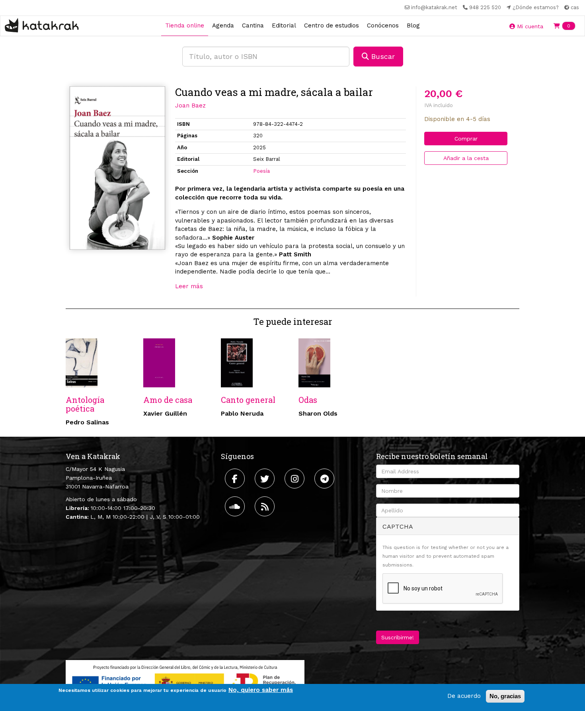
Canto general (248, 400)
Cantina (253, 25)
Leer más (189, 286)
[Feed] (266, 506)
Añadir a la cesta (466, 158)
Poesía (261, 171)
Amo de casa (167, 400)
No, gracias (505, 696)
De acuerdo (464, 695)
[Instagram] (295, 478)
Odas (307, 400)
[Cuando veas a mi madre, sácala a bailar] (117, 168)
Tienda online (184, 25)
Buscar (382, 56)
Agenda (223, 25)
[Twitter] (266, 478)
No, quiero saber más (260, 689)
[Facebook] (236, 478)
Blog (413, 25)
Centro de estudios (331, 25)
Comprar (466, 138)
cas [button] (574, 7)
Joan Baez (190, 105)
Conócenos (383, 25)
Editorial (284, 25)
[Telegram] (325, 478)
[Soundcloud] (236, 506)
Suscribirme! (397, 637)
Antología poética (85, 404)
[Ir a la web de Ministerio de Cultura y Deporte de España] (185, 681)
